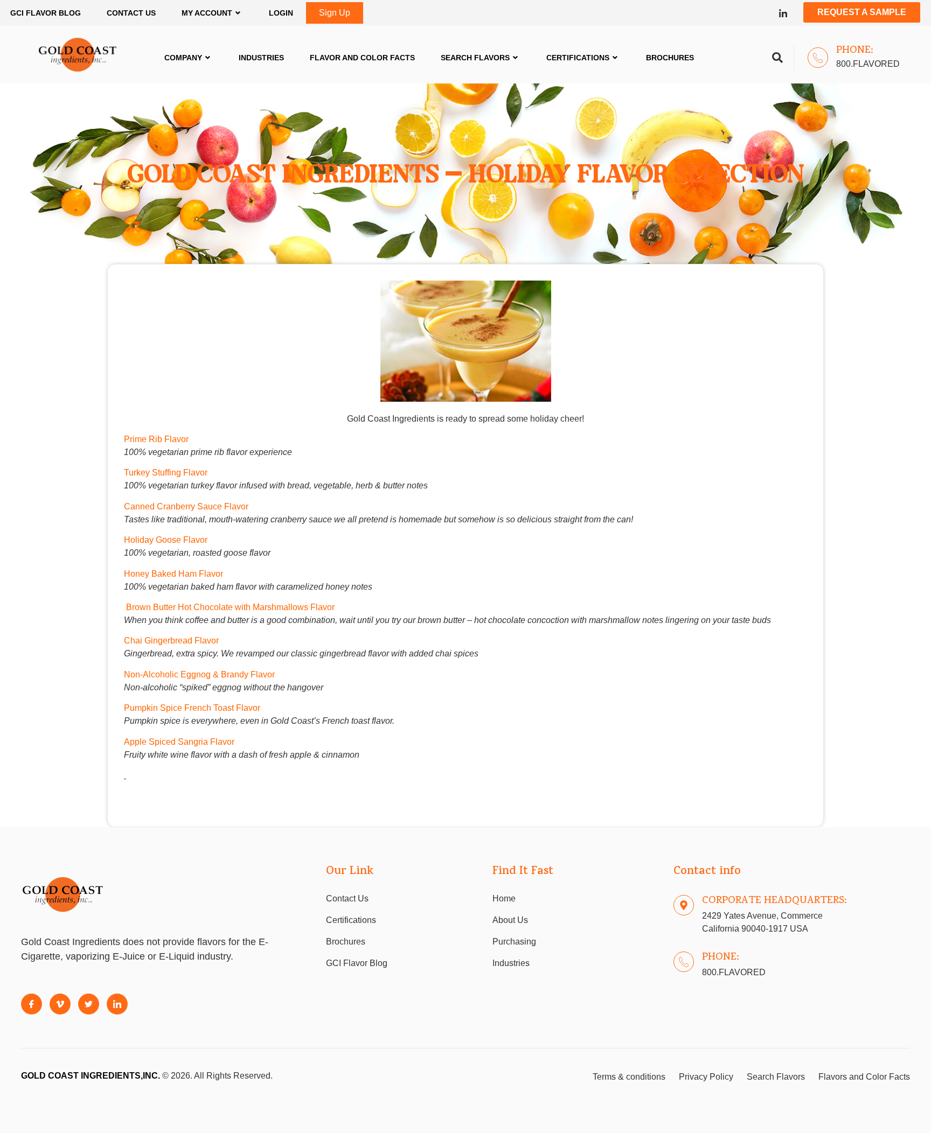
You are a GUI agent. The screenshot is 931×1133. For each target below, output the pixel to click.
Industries (261, 57)
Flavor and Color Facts (362, 57)
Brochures (670, 57)
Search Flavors (475, 57)
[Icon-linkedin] (783, 13)
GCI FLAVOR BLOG (45, 13)
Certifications (577, 57)
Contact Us (131, 13)
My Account (207, 13)
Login (281, 13)
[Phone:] (818, 57)
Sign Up (334, 12)
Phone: (854, 51)
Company (183, 57)
